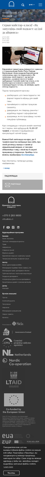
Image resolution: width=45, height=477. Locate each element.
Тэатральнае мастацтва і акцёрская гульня (15, 259)
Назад (7, 168)
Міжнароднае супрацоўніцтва (11, 311)
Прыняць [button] (11, 473)
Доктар (4, 286)
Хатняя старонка (9, 13)
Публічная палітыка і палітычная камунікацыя (17, 273)
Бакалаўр (5, 236)
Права (4, 244)
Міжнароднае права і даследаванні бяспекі (16, 271)
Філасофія (5, 288)
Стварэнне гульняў (8, 250)
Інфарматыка (6, 247)
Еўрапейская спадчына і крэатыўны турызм (16, 256)
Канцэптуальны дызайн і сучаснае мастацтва (16, 282)
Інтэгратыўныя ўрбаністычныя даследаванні (16, 279)
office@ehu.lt (7, 219)
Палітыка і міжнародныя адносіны (13, 241)
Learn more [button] (8, 467)
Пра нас (4, 297)
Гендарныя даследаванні (10, 276)
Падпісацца (16, 184)
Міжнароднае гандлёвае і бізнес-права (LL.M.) (16, 268)
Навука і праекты (7, 314)
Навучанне (5, 307)
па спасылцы (27, 155)
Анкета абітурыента (8, 301)
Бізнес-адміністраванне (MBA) (11, 265)
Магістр (4, 262)
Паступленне (6, 304)
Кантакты (5, 317)
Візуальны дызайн (8, 253)
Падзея (23, 13)
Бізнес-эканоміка (8, 239)
